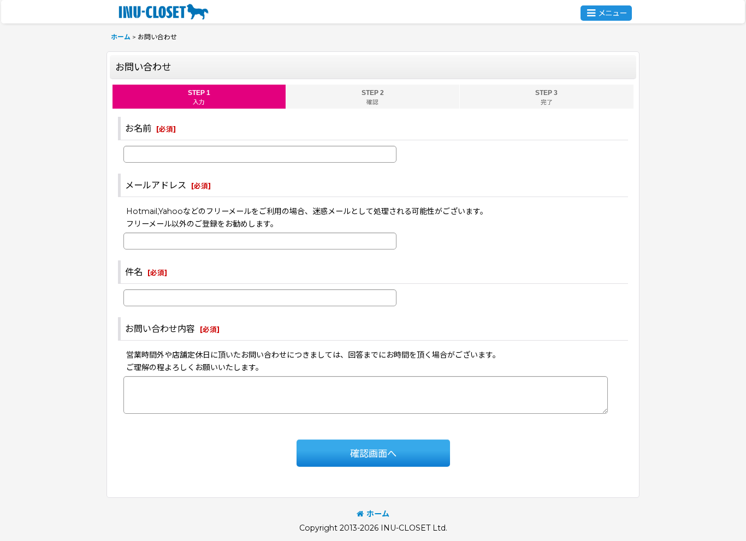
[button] (606, 13)
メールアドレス (155, 185)
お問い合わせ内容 (160, 328)
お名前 (138, 128)
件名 (134, 271)
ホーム (377, 514)
